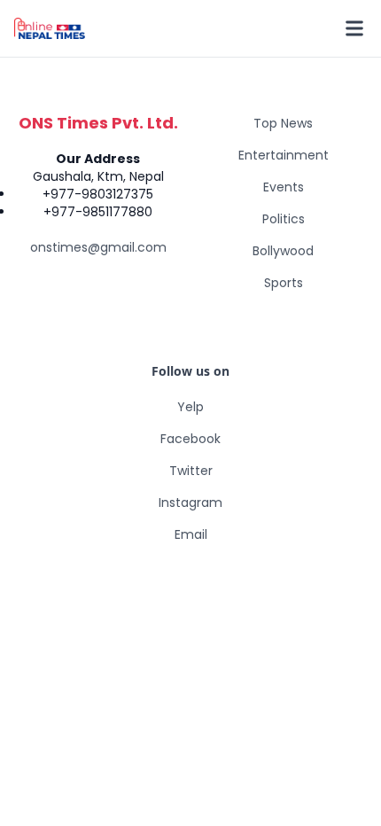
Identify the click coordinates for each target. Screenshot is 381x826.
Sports (283, 283)
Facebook (190, 439)
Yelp (190, 407)
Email (191, 534)
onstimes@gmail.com (98, 247)
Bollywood (283, 251)
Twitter (191, 470)
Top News (283, 123)
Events (283, 187)
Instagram (190, 502)
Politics (283, 219)
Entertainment (283, 155)
